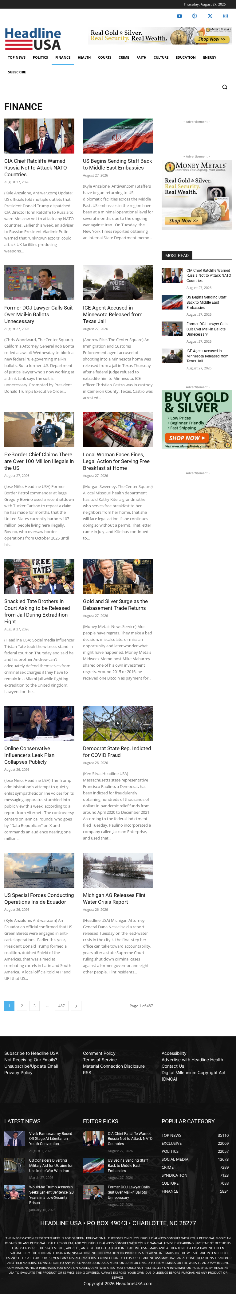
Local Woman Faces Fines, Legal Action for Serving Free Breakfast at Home (116, 461)
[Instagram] (225, 16)
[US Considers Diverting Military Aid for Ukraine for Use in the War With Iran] (14, 1165)
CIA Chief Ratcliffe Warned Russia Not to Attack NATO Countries (35, 167)
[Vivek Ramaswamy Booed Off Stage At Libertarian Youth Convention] (14, 1138)
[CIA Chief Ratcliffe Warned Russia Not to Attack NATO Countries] (39, 136)
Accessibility (174, 1053)
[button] (224, 87)
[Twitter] (210, 16)
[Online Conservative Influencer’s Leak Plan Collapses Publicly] (39, 723)
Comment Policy (99, 1053)
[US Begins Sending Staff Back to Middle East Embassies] (118, 136)
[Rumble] (195, 16)
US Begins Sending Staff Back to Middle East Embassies (206, 302)
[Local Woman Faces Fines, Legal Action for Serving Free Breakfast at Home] (118, 429)
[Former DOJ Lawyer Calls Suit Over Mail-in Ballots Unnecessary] (39, 282)
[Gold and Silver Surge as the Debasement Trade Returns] (118, 576)
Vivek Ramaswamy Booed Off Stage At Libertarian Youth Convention (50, 1139)
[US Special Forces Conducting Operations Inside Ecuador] (39, 870)
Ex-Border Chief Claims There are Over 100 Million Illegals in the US (39, 461)
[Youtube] (179, 16)
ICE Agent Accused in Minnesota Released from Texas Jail (113, 314)
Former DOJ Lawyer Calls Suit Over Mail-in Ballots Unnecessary (38, 314)
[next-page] (76, 1006)
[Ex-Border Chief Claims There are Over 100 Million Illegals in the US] (39, 429)
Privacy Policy (18, 1072)
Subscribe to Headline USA (31, 1053)
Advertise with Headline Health (192, 1059)
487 (61, 1005)
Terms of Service (100, 1059)
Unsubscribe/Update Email (31, 1066)
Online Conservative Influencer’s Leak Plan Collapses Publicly (29, 755)
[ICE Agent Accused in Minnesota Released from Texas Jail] (118, 282)
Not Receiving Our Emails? (30, 1059)
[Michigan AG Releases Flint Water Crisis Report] (118, 870)
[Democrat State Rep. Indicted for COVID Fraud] (118, 723)
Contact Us (173, 1066)
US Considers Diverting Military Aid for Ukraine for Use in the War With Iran (51, 1165)
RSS (87, 1072)
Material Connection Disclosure (114, 1066)
